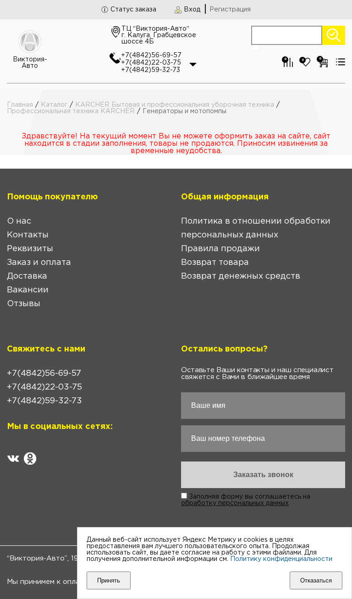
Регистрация (230, 9)
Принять (108, 580)
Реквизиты (30, 249)
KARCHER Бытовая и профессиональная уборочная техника (174, 105)
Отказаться (316, 580)
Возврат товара (215, 262)
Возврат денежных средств (240, 276)
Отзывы (23, 304)
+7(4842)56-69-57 (151, 55)
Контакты (28, 235)
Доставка (27, 276)
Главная (20, 105)
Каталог (54, 105)
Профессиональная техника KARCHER (71, 111)
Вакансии (28, 290)
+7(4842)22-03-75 (151, 63)
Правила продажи (220, 249)
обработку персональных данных (235, 503)
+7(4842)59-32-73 (150, 70)
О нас (19, 221)
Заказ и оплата (39, 262)
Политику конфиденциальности (281, 559)
